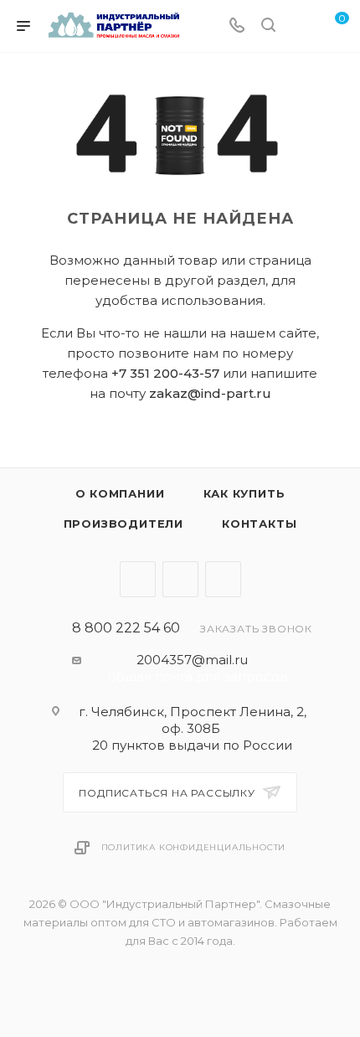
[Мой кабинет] (299, 26)
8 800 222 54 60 (126, 628)
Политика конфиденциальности (193, 847)
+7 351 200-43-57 (165, 373)
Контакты (259, 523)
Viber (180, 579)
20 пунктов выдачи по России (192, 745)
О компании (120, 493)
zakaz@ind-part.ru (210, 393)
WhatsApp (223, 579)
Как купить (244, 493)
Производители (123, 523)
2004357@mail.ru (192, 660)
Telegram (138, 579)
